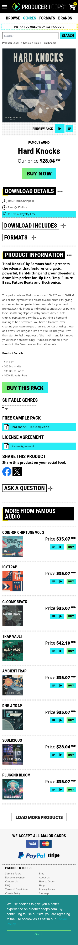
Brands (65, 18)
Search (68, 35)
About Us (44, 877)
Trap (5, 408)
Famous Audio (39, 142)
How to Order (47, 881)
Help (42, 885)
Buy (71, 547)
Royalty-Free (28, 214)
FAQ (7, 885)
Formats (47, 18)
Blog (41, 873)
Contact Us (11, 881)
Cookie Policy (12, 893)
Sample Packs (13, 873)
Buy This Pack (25, 387)
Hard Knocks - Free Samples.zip (30, 427)
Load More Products (39, 817)
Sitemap (44, 893)
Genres (29, 18)
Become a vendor (15, 877)
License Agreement (22, 446)
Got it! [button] (39, 934)
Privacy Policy (47, 889)
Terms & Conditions (16, 889)
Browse (13, 18)
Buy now (39, 173)
